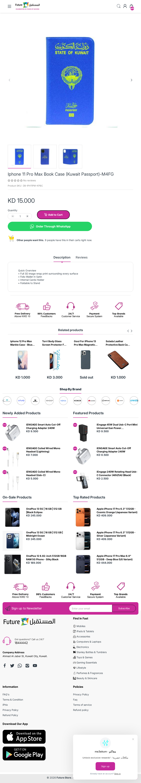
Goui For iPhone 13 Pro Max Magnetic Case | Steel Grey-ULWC (53, 343)
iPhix (5, 704)
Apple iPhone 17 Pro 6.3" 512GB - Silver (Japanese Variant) (116, 534)
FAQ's (6, 694)
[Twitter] (12, 666)
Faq (75, 699)
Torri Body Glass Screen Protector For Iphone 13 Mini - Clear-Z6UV (22, 343)
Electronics (83, 646)
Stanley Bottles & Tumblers (92, 652)
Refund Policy (10, 715)
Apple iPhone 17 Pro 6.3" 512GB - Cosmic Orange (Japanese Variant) (117, 510)
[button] (15, 180)
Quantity (12, 210)
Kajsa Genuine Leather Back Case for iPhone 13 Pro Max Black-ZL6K (116, 343)
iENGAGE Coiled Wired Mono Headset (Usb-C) (43, 473)
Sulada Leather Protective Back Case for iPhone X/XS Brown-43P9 (86, 343)
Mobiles (81, 626)
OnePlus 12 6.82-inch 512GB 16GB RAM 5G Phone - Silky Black (46, 557)
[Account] (125, 6)
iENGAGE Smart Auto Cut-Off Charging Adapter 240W (43, 426)
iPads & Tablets (85, 631)
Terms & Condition (13, 699)
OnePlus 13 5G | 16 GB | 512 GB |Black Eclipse (44, 510)
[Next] (9, 80)
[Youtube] (35, 666)
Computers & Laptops (89, 641)
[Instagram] (27, 666)
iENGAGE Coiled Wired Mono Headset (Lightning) (43, 450)
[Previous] (131, 80)
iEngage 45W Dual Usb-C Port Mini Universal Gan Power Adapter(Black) (117, 426)
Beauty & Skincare (87, 678)
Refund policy (81, 709)
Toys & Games (85, 657)
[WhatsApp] (20, 666)
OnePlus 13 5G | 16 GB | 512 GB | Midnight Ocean (44, 534)
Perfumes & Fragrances (90, 673)
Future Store (64, 777)
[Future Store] (27, 9)
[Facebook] (5, 666)
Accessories (83, 636)
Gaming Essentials (87, 662)
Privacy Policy (10, 709)
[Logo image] (7, 400)
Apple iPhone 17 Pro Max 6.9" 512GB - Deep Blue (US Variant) (115, 557)
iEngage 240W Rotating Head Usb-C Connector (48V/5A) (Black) (117, 473)
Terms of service (82, 704)
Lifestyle (81, 667)
